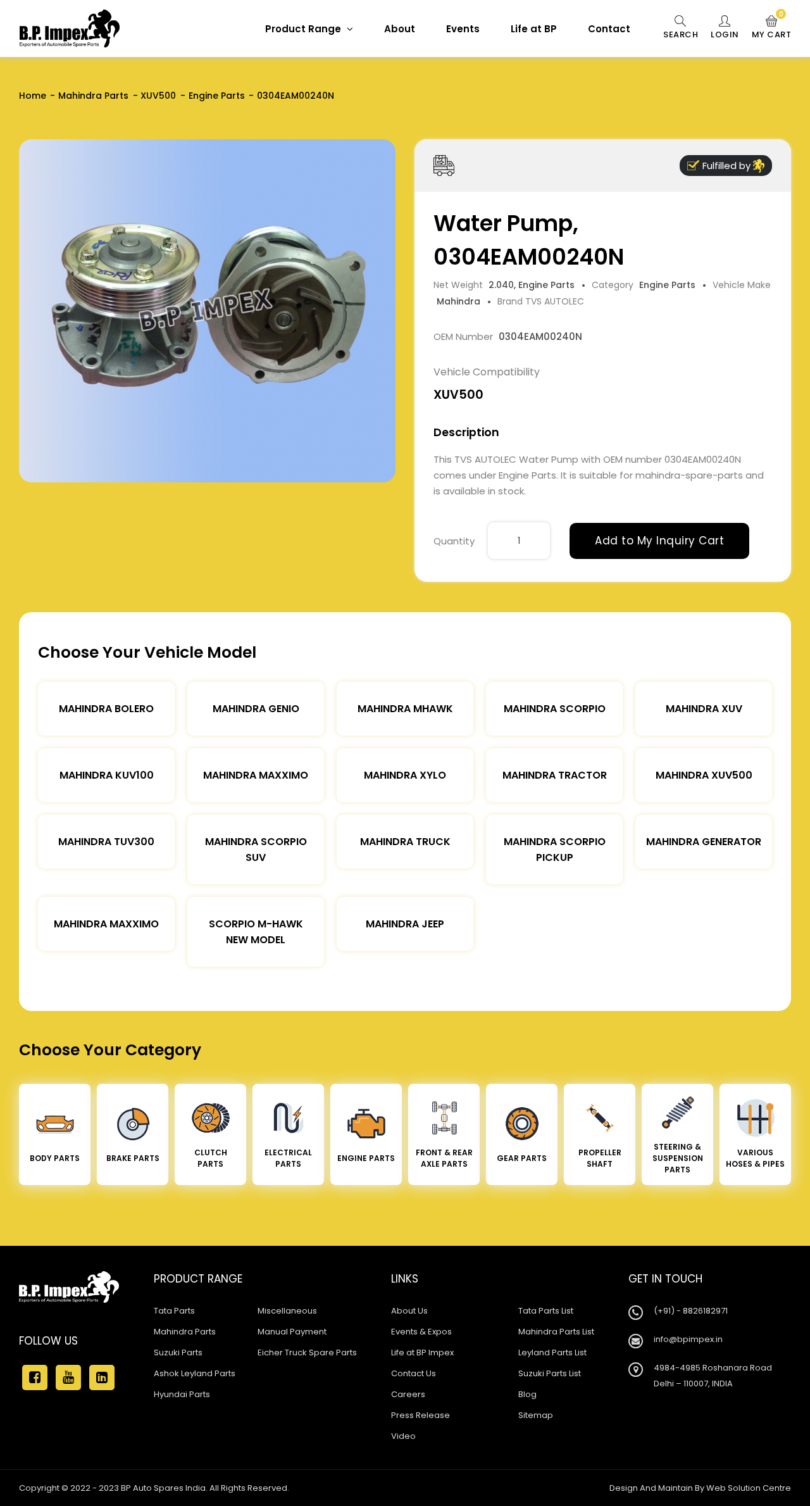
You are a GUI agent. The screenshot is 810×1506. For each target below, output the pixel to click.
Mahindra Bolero (106, 708)
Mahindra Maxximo (255, 775)
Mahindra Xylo (405, 775)
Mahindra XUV (704, 708)
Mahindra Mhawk (405, 708)
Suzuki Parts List (549, 1373)
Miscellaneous (287, 1311)
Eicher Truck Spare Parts (307, 1352)
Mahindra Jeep (405, 924)
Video (403, 1436)
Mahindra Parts (93, 95)
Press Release (420, 1415)
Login (725, 34)
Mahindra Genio (256, 708)
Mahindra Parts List (556, 1332)
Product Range (304, 28)
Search (680, 34)
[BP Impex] (70, 28)
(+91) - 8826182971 (691, 1311)
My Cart (772, 28)
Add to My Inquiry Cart (659, 540)
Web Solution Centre (748, 1488)
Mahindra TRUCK (405, 841)
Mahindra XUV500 (704, 775)
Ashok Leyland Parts (194, 1373)
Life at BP (534, 28)
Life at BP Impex (422, 1352)
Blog (527, 1394)
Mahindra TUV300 (106, 841)
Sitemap (535, 1415)
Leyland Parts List (552, 1352)
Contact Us (413, 1373)
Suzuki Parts (178, 1352)
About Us (409, 1311)
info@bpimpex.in (688, 1339)
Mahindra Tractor (554, 775)
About (399, 28)
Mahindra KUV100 (106, 775)
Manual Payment (292, 1332)
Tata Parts (174, 1311)
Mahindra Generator (703, 841)
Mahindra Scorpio (555, 708)
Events (463, 28)
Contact (609, 28)
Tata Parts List (545, 1311)
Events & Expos (421, 1332)
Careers (408, 1394)
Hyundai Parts (182, 1394)
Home (32, 95)
